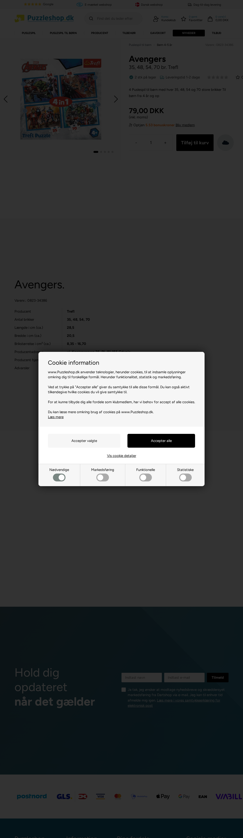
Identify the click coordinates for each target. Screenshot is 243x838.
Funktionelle (145, 470)
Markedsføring (102, 470)
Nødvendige (59, 470)
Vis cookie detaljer (121, 456)
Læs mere (56, 417)
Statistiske (185, 470)
